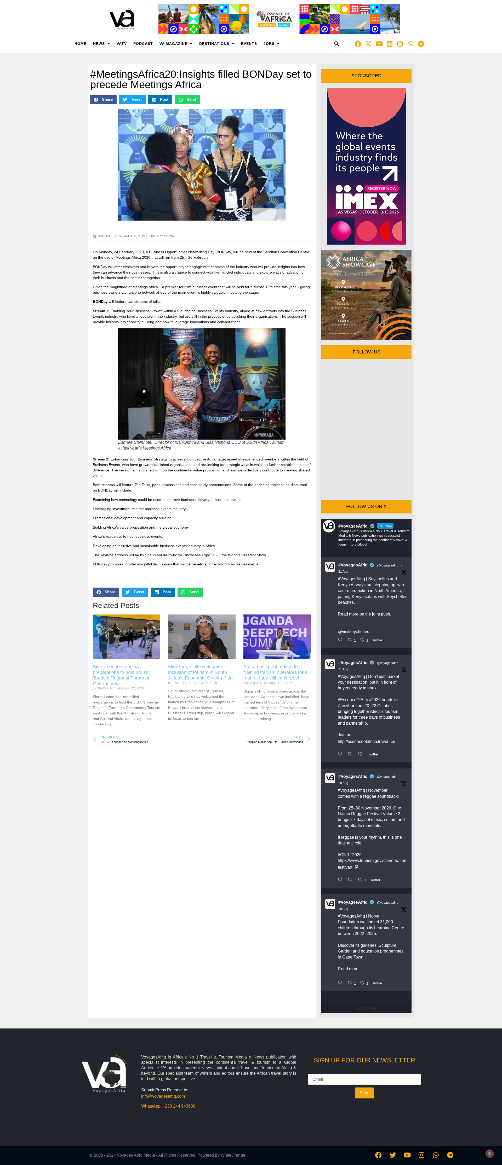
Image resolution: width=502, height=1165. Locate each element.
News (99, 44)
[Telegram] (421, 43)
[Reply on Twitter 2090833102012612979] (341, 640)
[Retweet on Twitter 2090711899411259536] (351, 754)
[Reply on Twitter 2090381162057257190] (341, 983)
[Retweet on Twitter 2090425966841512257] (351, 880)
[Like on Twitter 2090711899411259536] (362, 754)
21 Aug (343, 571)
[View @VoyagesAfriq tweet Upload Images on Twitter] (393, 741)
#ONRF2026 (350, 855)
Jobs (269, 44)
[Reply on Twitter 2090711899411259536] (341, 754)
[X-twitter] (368, 43)
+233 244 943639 (179, 1106)
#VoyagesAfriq (353, 565)
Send (364, 1093)
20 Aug (343, 783)
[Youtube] (379, 43)
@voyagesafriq (387, 565)
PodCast (143, 44)
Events (249, 44)
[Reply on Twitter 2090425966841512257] (341, 880)
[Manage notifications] (490, 1153)
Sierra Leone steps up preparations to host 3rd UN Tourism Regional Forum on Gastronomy (122, 675)
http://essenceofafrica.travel (363, 741)
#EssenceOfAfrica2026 (359, 699)
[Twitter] (392, 1154)
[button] (336, 43)
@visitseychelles (353, 631)
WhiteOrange (233, 1155)
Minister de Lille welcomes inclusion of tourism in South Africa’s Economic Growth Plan (200, 672)
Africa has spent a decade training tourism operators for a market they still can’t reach (275, 672)
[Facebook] (358, 43)
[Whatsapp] (410, 43)
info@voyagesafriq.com (163, 1096)
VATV (122, 44)
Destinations (214, 44)
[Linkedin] (389, 43)
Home (81, 44)
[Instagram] (400, 43)
